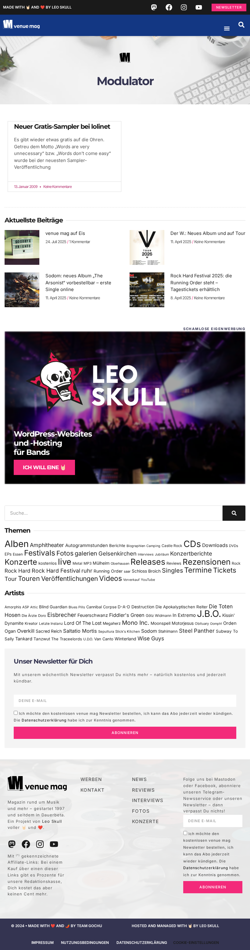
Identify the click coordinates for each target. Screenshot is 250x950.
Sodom (149, 631)
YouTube (148, 580)
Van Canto (103, 639)
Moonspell (160, 623)
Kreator (31, 623)
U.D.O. (88, 639)
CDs (192, 543)
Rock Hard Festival (56, 570)
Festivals (39, 552)
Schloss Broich (146, 571)
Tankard (23, 639)
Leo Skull (52, 821)
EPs (8, 554)
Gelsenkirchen (117, 553)
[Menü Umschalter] (227, 28)
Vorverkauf (131, 580)
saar (127, 571)
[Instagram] (184, 7)
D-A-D (124, 606)
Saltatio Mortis (80, 631)
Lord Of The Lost (83, 623)
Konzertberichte (191, 553)
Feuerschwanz (92, 615)
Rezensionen (206, 562)
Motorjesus (183, 623)
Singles (172, 570)
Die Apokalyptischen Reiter (181, 606)
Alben (17, 543)
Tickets (224, 570)
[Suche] (234, 513)
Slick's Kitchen (127, 631)
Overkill (25, 631)
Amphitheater (47, 545)
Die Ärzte (29, 616)
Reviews (173, 563)
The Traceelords (66, 639)
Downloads (215, 545)
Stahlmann (168, 631)
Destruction (142, 606)
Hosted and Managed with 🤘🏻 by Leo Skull (175, 925)
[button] (241, 24)
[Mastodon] (154, 7)
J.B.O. (209, 613)
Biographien (136, 546)
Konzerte (21, 562)
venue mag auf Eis (65, 233)
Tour (11, 578)
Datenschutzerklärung (44, 720)
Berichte (117, 545)
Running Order (108, 571)
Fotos (64, 553)
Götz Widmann (158, 615)
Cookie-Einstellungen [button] (196, 942)
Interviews (146, 554)
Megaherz (112, 623)
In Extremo (184, 615)
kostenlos (47, 563)
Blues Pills (77, 607)
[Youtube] (198, 7)
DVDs (233, 546)
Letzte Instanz (51, 623)
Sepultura (106, 631)
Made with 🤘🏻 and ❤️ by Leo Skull (37, 7)
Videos (110, 578)
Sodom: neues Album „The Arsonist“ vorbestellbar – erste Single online (78, 282)
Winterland (125, 638)
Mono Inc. (135, 622)
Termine (198, 570)
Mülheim (101, 563)
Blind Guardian (53, 606)
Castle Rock (172, 545)
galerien (86, 553)
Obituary (202, 623)
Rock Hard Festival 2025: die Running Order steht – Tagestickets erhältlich (201, 282)
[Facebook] (169, 7)
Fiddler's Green (127, 615)
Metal (77, 563)
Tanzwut (42, 638)
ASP (25, 607)
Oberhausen (120, 563)
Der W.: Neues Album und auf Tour (207, 233)
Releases (147, 562)
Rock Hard (17, 570)
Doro (42, 616)
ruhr (86, 570)
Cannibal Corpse (101, 607)
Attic (34, 607)
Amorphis (13, 607)
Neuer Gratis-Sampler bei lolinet (62, 126)
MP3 (87, 563)
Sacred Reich (49, 631)
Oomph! (216, 624)
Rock (236, 563)
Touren (29, 578)
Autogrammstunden (86, 545)
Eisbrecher (61, 614)
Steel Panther (197, 630)
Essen (18, 554)
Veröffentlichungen (69, 578)
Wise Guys (151, 638)
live (64, 562)
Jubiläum (162, 554)
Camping (153, 546)
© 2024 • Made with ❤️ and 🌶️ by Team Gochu (56, 925)
